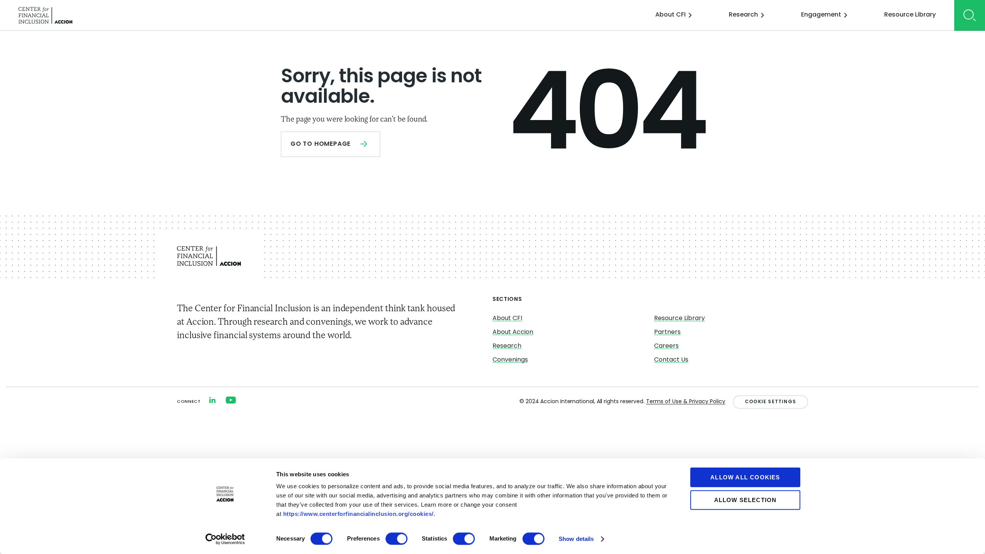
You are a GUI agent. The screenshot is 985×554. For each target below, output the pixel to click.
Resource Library (910, 15)
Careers (666, 346)
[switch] (396, 538)
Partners (667, 332)
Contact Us (671, 360)
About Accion (512, 332)
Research (743, 15)
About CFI (670, 15)
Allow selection (745, 500)
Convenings (510, 360)
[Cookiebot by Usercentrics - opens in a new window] (225, 539)
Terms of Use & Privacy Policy (685, 402)
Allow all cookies (745, 477)
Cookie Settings (770, 402)
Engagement (821, 15)
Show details (576, 539)
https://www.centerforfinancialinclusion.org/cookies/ (358, 514)
